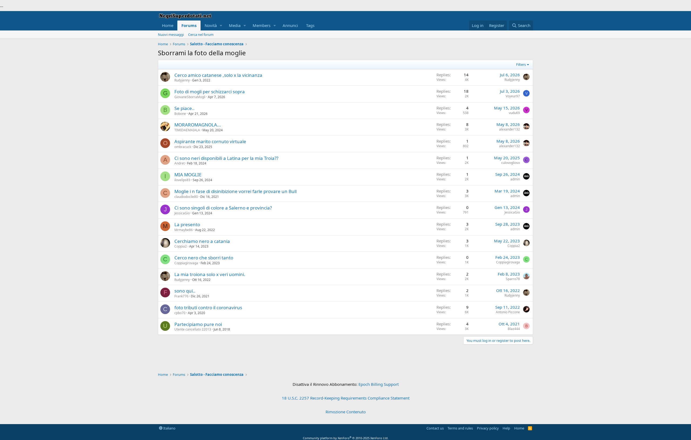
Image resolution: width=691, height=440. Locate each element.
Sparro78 (513, 279)
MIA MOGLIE (187, 174)
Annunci (290, 25)
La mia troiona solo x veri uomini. (209, 274)
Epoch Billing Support (378, 384)
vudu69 (514, 113)
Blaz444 (514, 328)
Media (235, 25)
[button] (221, 25)
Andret (179, 163)
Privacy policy (488, 428)
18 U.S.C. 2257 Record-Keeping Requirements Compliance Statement (345, 398)
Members (261, 25)
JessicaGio (182, 213)
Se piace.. (184, 108)
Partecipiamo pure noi (198, 324)
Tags (310, 25)
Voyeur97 (513, 96)
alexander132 (509, 129)
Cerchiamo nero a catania (202, 241)
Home (167, 25)
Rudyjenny (182, 80)
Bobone (180, 113)
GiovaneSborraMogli (189, 97)
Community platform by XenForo (345, 438)
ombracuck (182, 147)
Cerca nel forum (201, 34)
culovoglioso (510, 162)
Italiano (168, 428)
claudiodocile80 (186, 196)
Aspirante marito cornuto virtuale (210, 141)
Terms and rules (460, 428)
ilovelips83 (182, 180)
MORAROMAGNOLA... (197, 125)
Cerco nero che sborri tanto (203, 258)
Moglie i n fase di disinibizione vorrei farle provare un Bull (235, 191)
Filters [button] (521, 64)
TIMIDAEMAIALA (187, 130)
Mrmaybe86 (183, 230)
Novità (211, 25)
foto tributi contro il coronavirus (208, 307)
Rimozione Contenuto (346, 411)
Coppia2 (180, 246)
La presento (187, 224)
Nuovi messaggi (171, 34)
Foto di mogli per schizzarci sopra (209, 91)
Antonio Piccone (508, 312)
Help (506, 428)
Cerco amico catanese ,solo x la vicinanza (218, 75)
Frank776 (181, 296)
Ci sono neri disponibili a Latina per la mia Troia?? (226, 158)
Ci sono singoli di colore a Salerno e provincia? (223, 208)
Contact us (435, 428)
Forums (189, 25)
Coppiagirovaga (186, 263)
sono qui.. (184, 291)
